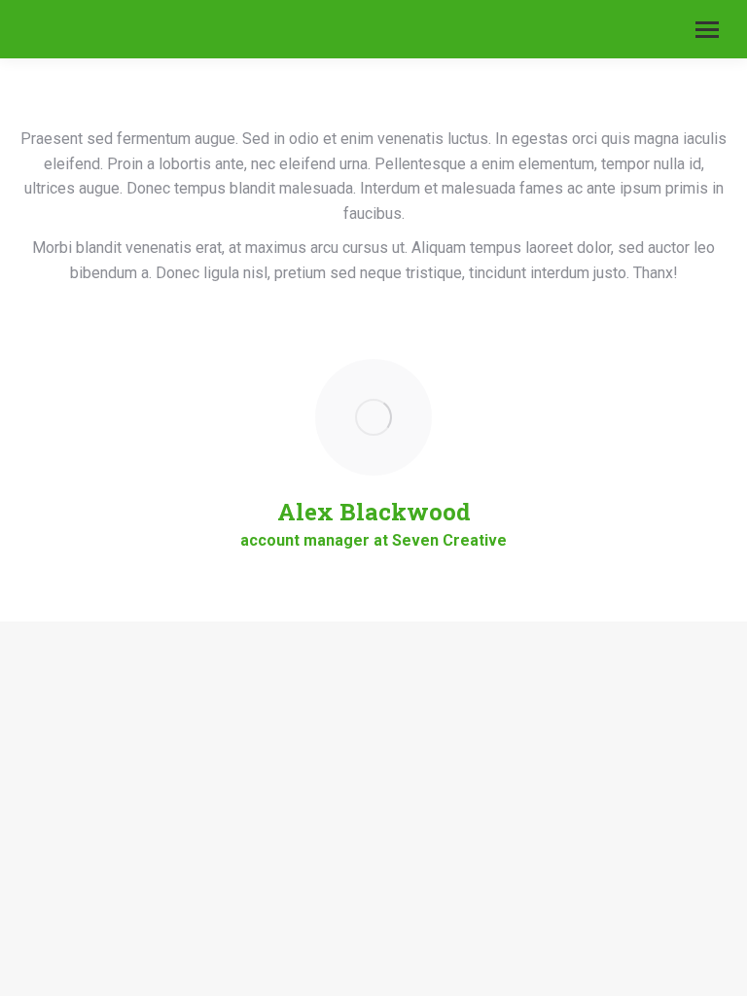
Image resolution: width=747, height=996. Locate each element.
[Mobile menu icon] (707, 30)
